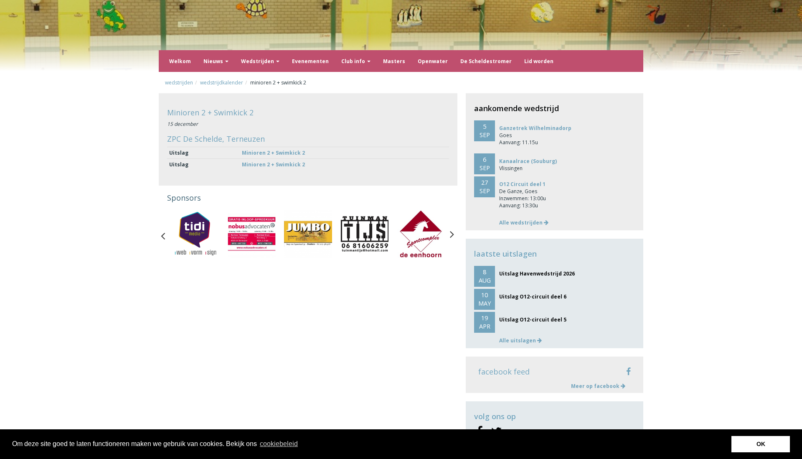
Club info (353, 61)
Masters (394, 61)
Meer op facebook (596, 386)
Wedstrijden (258, 61)
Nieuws (213, 61)
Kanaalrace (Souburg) (528, 161)
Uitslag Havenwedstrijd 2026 (537, 273)
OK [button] (760, 444)
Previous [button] (167, 234)
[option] (195, 234)
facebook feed (504, 372)
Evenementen (310, 61)
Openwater (433, 61)
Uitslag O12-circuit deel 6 (532, 296)
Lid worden (538, 61)
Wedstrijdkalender (221, 82)
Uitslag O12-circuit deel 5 (532, 319)
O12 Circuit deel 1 (522, 184)
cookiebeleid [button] (279, 443)
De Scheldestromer (486, 61)
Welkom (180, 61)
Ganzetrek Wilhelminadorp (535, 128)
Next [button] (452, 234)
